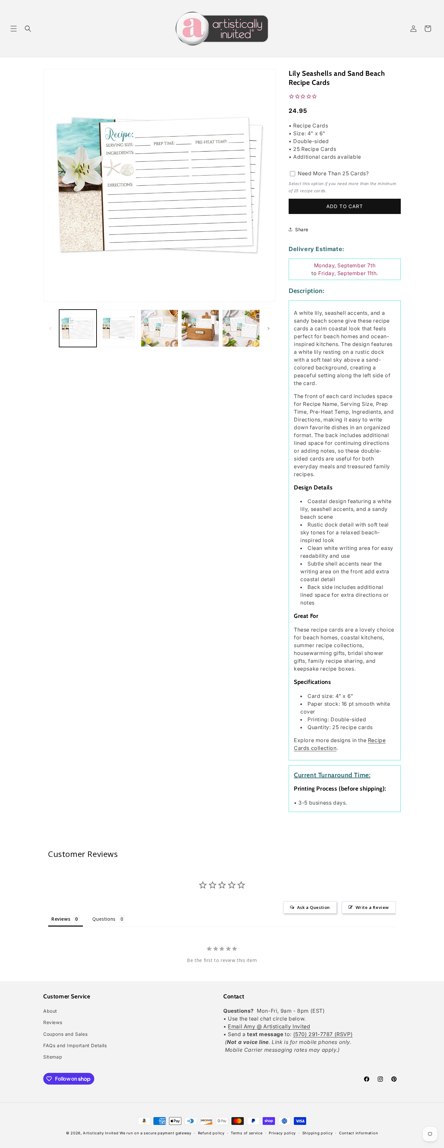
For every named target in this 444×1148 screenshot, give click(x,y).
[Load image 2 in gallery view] (118, 328)
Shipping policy (317, 1133)
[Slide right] (268, 328)
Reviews (52, 1022)
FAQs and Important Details (75, 1045)
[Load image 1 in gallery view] (78, 328)
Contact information (358, 1133)
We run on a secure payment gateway (155, 1133)
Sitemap (52, 1057)
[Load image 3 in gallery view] (159, 328)
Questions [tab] (103, 919)
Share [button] (301, 229)
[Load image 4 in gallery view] (200, 328)
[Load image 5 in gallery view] (241, 328)
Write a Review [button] (372, 907)
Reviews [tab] (60, 919)
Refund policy (211, 1133)
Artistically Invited (100, 1133)
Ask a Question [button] (313, 907)
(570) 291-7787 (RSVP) (323, 1034)
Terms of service (246, 1133)
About (50, 1011)
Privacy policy (282, 1133)
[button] (14, 28)
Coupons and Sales (65, 1034)
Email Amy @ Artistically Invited (269, 1026)
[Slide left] (50, 328)
